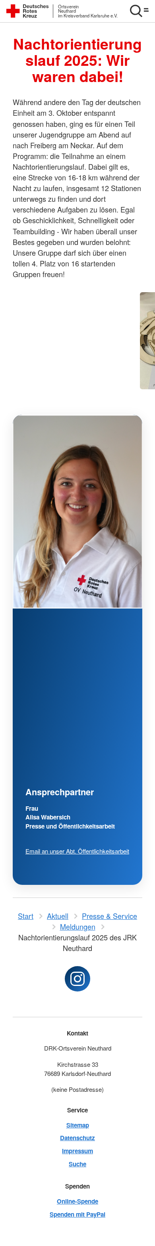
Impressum (77, 1150)
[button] (139, 11)
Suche (77, 1164)
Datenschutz (77, 1137)
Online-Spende (77, 1201)
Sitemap (77, 1125)
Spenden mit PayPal (77, 1214)
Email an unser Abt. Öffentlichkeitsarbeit (77, 851)
